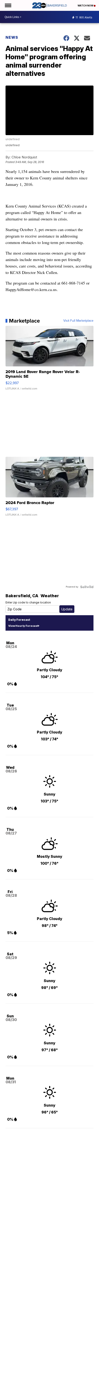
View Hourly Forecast (23, 625)
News (12, 37)
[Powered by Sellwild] (86, 586)
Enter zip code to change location (28, 602)
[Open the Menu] (7, 5)
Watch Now (86, 5)
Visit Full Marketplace (78, 320)
